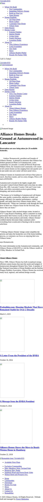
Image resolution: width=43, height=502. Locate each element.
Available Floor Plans (12, 462)
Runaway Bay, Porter (12, 470)
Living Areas (14, 36)
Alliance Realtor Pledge (17, 53)
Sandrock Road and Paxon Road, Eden (19, 472)
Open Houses (14, 15)
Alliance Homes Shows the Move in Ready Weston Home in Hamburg (20, 448)
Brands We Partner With (18, 55)
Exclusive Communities (13, 466)
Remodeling (9, 493)
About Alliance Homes (17, 108)
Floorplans (8, 483)
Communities (9, 481)
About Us (8, 42)
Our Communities (15, 9)
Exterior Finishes (15, 32)
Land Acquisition (15, 46)
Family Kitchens (15, 38)
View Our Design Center (18, 94)
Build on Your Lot (15, 13)
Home (7, 478)
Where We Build (11, 7)
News (11, 51)
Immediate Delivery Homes (19, 11)
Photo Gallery (14, 22)
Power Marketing (22, 499)
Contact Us (9, 491)
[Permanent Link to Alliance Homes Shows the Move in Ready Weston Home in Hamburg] (16, 443)
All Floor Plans (14, 19)
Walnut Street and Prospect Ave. (16, 475)
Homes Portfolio (11, 17)
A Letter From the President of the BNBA (19, 355)
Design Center (10, 30)
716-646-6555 (5, 1)
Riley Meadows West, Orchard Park (18, 468)
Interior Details (14, 34)
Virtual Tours (14, 26)
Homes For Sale (10, 485)
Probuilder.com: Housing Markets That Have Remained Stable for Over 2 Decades (21, 308)
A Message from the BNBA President (17, 401)
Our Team (13, 49)
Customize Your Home (17, 24)
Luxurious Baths (15, 40)
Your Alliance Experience (18, 44)
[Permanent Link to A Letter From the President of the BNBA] (12, 351)
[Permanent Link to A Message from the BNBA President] (12, 397)
